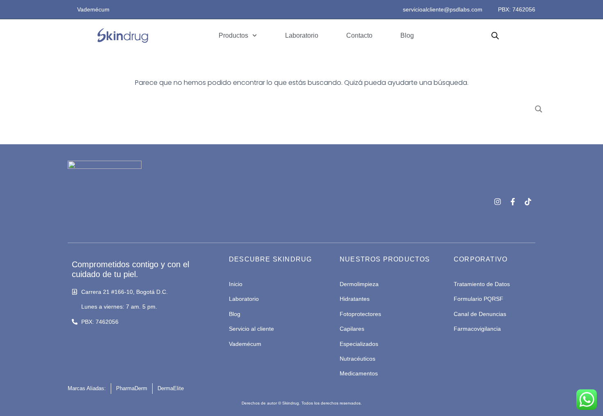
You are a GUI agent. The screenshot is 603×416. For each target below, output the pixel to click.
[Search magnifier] (538, 109)
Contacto (359, 35)
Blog (407, 35)
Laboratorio (301, 35)
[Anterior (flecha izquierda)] (14, 208)
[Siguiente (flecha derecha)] (588, 208)
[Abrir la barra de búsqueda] (495, 35)
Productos (233, 35)
